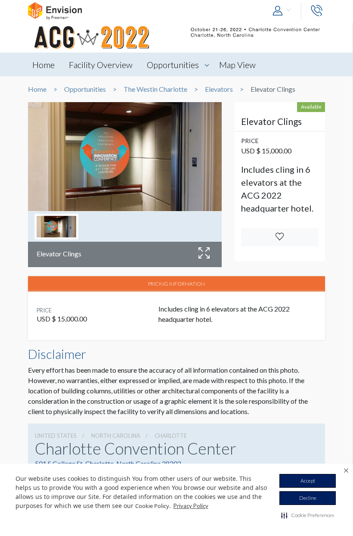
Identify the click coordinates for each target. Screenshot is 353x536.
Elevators (219, 89)
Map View (237, 64)
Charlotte (171, 435)
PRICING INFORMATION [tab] (176, 283)
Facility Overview (101, 64)
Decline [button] (307, 498)
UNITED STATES (56, 435)
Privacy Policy (190, 505)
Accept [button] (307, 480)
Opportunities (173, 64)
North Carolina (115, 435)
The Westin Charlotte (155, 89)
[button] (307, 515)
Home (43, 64)
